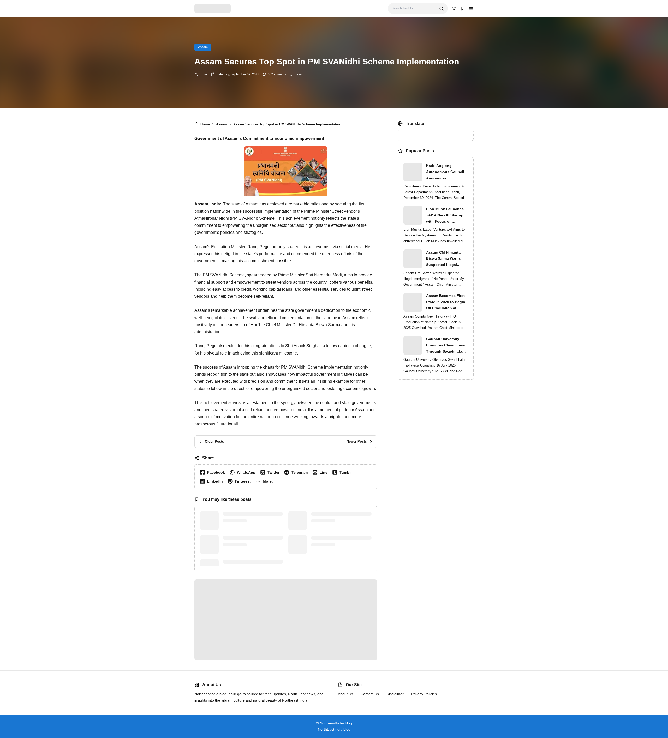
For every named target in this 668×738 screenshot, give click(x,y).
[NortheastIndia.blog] (212, 8)
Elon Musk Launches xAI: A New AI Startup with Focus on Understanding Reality (446, 215)
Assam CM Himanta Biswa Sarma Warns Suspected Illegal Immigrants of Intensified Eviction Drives (443, 259)
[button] (471, 8)
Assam (203, 47)
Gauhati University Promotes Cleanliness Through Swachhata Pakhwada (445, 346)
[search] (441, 8)
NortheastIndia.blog (336, 723)
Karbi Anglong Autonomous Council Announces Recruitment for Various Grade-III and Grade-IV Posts (447, 172)
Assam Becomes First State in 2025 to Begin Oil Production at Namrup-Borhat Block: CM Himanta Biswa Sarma (446, 302)
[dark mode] (454, 8)
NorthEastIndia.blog (334, 729)
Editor (204, 74)
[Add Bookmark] (295, 74)
